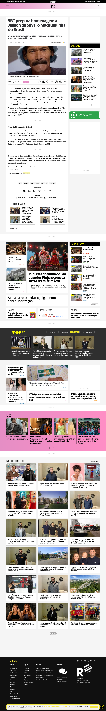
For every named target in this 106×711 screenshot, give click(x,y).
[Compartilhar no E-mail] (64, 82)
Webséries (12, 700)
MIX (53, 6)
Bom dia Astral (27, 675)
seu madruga (52, 183)
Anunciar (90, 1)
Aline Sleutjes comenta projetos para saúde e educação (20, 353)
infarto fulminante (34, 183)
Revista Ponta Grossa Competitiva (44, 673)
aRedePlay (26, 668)
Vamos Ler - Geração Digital (42, 668)
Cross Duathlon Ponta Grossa (42, 680)
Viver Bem (12, 682)
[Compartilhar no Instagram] (47, 82)
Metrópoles (26, 173)
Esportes (12, 686)
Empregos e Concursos (15, 698)
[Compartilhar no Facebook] (43, 82)
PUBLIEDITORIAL (87, 332)
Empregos (26, 680)
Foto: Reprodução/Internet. (32, 76)
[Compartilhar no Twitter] (52, 82)
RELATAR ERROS (21, 198)
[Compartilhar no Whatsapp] (60, 82)
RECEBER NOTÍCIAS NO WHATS (36, 198)
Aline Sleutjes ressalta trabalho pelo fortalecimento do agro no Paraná (42, 354)
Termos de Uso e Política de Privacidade (56, 706)
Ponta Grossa (13, 670)
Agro (11, 691)
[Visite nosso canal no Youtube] (84, 661)
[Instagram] (81, 661)
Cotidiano (12, 677)
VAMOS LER (52, 332)
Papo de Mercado (14, 693)
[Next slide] (66, 315)
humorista (26, 183)
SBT (47, 183)
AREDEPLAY (18, 332)
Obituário (26, 684)
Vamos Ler (12, 689)
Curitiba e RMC (13, 673)
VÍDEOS (74, 332)
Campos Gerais (13, 675)
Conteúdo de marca (28, 682)
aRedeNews (26, 670)
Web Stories (26, 673)
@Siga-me (26, 82)
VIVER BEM (64, 332)
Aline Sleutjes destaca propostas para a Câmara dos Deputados (63, 353)
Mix (11, 680)
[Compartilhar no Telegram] (56, 82)
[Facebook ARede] (78, 661)
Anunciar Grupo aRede (62, 677)
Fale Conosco (59, 679)
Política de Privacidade (62, 681)
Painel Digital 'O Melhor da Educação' (44, 675)
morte (42, 183)
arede (20, 183)
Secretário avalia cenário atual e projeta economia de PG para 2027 (84, 354)
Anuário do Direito (40, 677)
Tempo (25, 677)
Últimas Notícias (13, 668)
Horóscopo (12, 684)
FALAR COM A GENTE (51, 198)
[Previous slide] (39, 315)
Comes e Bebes (13, 696)
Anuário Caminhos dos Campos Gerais (44, 670)
